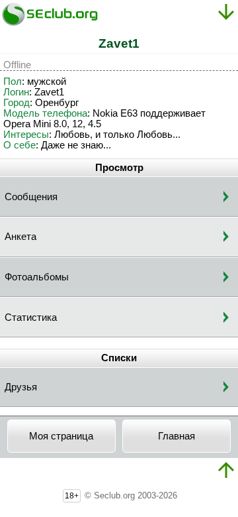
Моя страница (61, 436)
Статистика (31, 317)
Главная (176, 436)
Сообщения (31, 197)
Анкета (20, 236)
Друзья (21, 387)
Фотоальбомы (37, 277)
